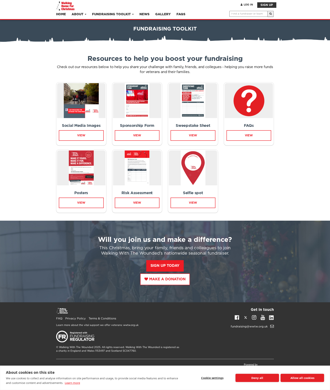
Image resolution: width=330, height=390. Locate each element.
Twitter (245, 318)
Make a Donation (167, 279)
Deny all (257, 378)
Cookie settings (212, 378)
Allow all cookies (302, 378)
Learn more (72, 383)
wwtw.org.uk (130, 325)
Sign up (266, 5)
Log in (248, 5)
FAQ (59, 318)
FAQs (180, 14)
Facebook (236, 317)
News (144, 14)
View (193, 203)
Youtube (262, 317)
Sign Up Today (165, 265)
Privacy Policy (75, 318)
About (78, 14)
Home (61, 14)
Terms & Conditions (102, 318)
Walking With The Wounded (76, 347)
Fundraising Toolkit (112, 14)
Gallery (163, 14)
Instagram (254, 317)
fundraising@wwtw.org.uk (250, 326)
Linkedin (271, 318)
